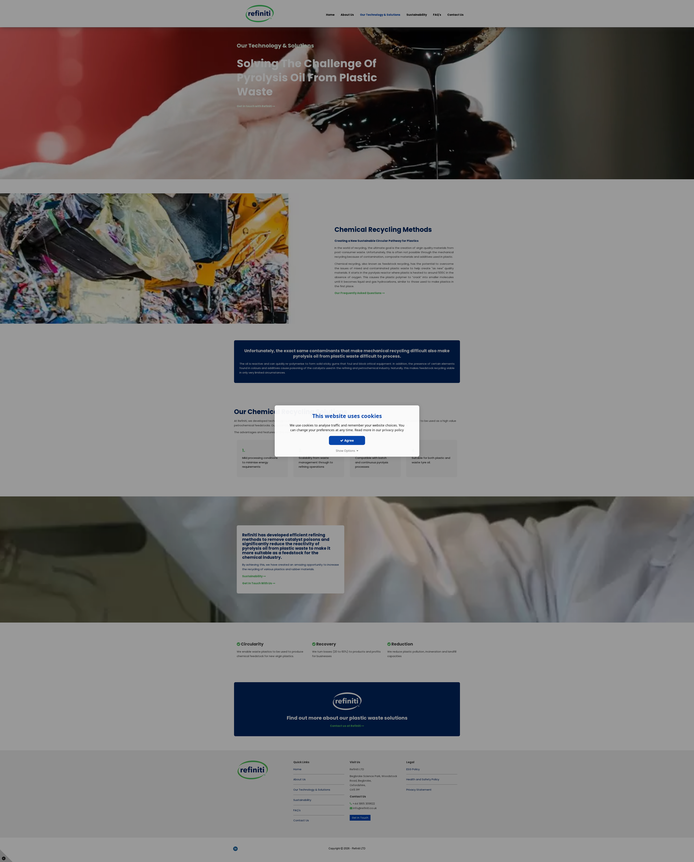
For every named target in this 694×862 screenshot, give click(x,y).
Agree (348, 440)
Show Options (346, 451)
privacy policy (393, 430)
